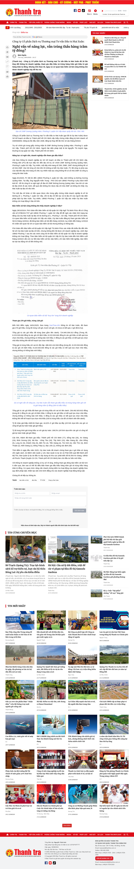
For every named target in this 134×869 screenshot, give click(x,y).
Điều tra (24, 32)
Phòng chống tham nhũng (54, 22)
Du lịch (100, 22)
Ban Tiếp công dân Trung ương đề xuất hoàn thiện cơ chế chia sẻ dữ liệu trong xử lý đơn (18, 634)
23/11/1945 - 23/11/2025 (21, 27)
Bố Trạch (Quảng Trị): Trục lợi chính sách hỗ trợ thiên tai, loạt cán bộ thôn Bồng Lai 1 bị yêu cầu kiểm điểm (25, 569)
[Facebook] (75, 10)
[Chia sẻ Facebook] (7, 47)
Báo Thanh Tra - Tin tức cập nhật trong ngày (23, 12)
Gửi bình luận (79, 510)
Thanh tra (23, 22)
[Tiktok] (83, 10)
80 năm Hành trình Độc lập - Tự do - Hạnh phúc (51, 27)
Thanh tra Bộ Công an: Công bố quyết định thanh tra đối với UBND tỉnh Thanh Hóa (115, 40)
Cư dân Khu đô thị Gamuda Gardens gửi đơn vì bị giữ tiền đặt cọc (113, 558)
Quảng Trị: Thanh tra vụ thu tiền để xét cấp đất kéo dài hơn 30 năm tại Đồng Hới (114, 669)
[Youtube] (79, 10)
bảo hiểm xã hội (24, 480)
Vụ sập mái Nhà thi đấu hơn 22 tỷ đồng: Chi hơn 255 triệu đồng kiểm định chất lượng (82, 669)
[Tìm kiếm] (127, 22)
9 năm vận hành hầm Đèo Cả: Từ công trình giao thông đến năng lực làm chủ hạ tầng (113, 738)
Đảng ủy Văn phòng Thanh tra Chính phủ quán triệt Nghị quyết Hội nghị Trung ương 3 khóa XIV (114, 773)
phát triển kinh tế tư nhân (98, 27)
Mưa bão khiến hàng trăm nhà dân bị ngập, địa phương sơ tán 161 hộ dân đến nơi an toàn (19, 669)
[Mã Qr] (7, 66)
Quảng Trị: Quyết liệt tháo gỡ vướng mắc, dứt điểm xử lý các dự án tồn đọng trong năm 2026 (51, 669)
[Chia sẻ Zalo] (7, 52)
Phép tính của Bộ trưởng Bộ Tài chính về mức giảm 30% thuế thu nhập (18, 773)
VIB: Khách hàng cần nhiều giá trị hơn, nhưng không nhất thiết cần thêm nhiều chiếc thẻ (81, 738)
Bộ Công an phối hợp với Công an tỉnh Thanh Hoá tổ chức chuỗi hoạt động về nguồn (82, 634)
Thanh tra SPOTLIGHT (113, 22)
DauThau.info (54, 325)
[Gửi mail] (7, 57)
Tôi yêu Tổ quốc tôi (79, 27)
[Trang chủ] (7, 22)
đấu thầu (34, 480)
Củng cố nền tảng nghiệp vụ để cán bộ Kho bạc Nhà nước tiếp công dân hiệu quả (50, 773)
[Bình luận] (7, 72)
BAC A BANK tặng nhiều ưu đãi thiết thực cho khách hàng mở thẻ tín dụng (51, 738)
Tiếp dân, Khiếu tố (36, 22)
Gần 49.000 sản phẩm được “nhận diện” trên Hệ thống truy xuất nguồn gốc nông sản (19, 704)
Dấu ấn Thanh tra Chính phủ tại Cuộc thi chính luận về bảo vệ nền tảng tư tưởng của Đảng (50, 808)
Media (69, 22)
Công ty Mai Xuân (53, 480)
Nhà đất (92, 22)
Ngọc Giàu (71, 675)
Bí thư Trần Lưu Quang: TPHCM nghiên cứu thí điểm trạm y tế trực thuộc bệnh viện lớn (115, 79)
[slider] (111, 11)
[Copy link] (7, 62)
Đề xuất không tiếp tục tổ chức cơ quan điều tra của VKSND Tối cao (115, 66)
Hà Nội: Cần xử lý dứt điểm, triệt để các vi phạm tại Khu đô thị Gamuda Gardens (66, 569)
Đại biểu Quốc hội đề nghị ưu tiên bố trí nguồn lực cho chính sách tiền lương (114, 808)
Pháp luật (84, 22)
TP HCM (42, 480)
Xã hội (75, 22)
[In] (7, 77)
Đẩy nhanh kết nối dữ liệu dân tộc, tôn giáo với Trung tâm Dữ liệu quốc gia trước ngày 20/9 (51, 634)
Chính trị (13, 22)
